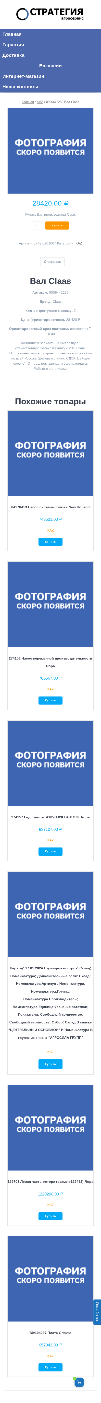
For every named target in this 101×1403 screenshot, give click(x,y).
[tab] (52, 261)
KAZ (40, 102)
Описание (52, 262)
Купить (57, 225)
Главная (28, 102)
